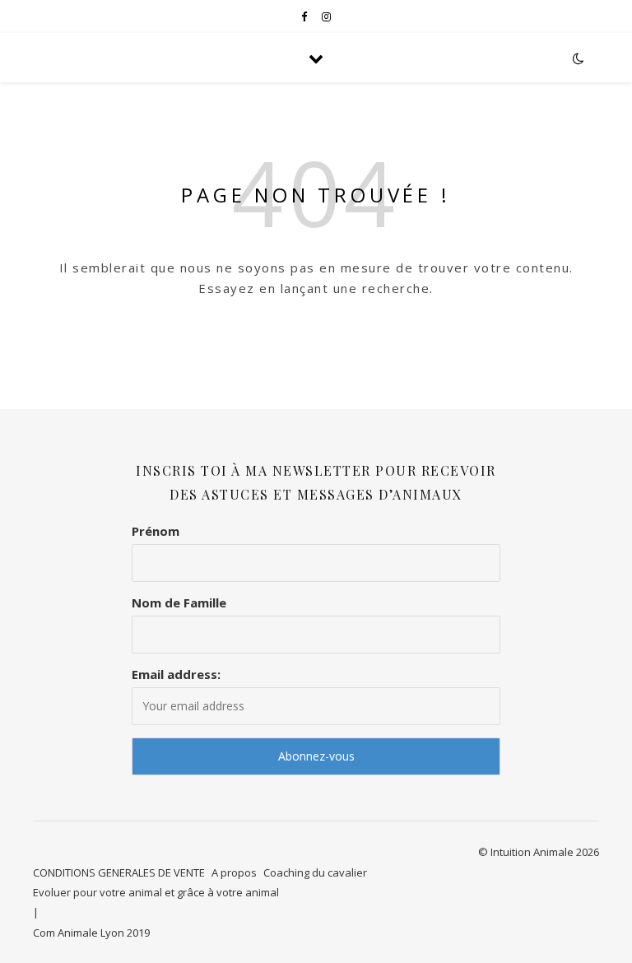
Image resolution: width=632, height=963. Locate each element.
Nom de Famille (179, 602)
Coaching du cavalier (315, 872)
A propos (234, 872)
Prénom (155, 531)
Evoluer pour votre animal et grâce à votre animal (156, 892)
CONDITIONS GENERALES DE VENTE (119, 872)
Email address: (176, 674)
